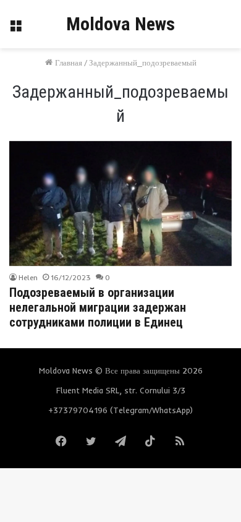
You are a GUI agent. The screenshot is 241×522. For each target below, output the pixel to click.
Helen (28, 277)
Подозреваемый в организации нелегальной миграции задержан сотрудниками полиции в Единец (97, 307)
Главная (67, 62)
